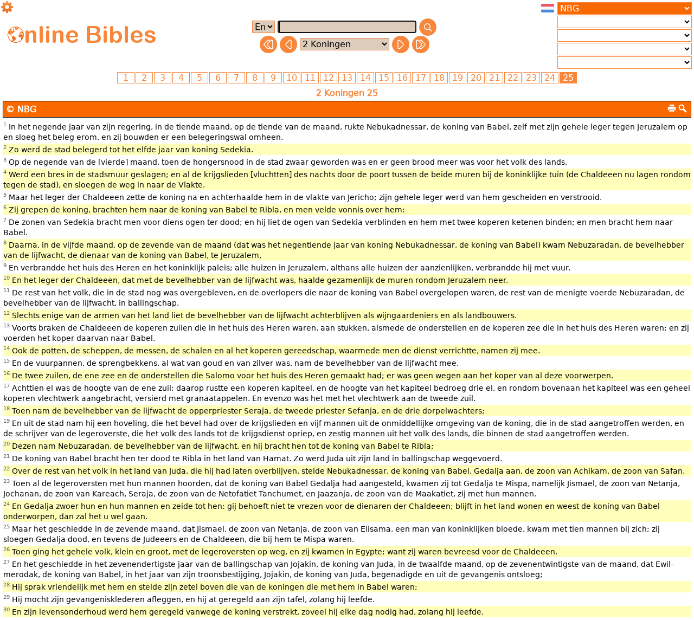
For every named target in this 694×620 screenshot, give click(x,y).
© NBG (21, 109)
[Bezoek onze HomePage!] (15, 34)
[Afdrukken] (671, 108)
